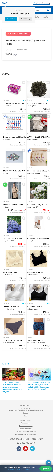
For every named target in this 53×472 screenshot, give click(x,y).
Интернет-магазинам (26, 426)
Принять (45, 468)
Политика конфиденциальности (25, 431)
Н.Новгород (30, 410)
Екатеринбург (39, 410)
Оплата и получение (25, 429)
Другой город (25, 19)
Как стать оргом (25, 420)
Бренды (25, 413)
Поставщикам (25, 423)
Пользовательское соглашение (25, 434)
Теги (25, 416)
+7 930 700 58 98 (27, 443)
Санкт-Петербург (19, 410)
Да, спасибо (11, 19)
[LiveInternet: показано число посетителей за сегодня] (11, 455)
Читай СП (5, 364)
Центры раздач (25, 408)
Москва (10, 410)
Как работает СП (25, 405)
